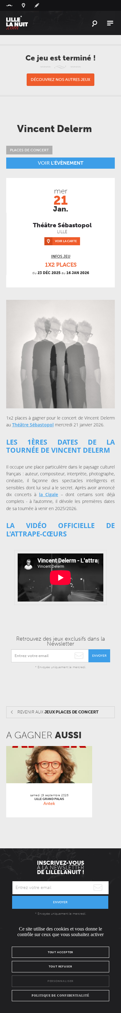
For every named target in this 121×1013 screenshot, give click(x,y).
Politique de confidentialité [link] (60, 995)
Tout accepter (61, 952)
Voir (60, 163)
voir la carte (66, 241)
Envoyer (99, 656)
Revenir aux (58, 712)
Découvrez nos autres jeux (60, 79)
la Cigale (48, 494)
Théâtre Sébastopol (33, 425)
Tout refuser (60, 966)
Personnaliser (60, 981)
